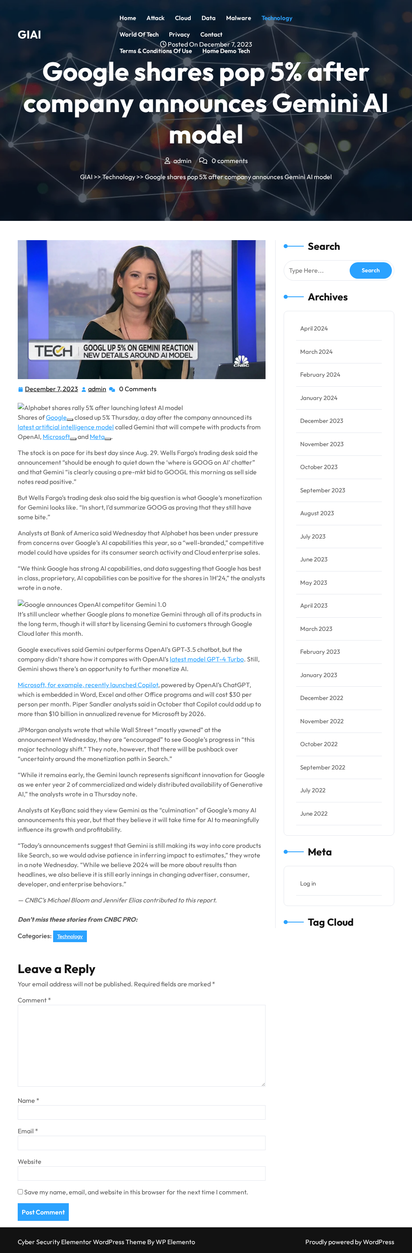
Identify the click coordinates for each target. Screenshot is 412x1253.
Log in (308, 883)
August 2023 (317, 513)
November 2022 (322, 721)
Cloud (183, 18)
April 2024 (314, 328)
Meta (97, 437)
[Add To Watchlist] (70, 419)
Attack (155, 18)
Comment (34, 1000)
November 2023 (322, 444)
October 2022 (319, 744)
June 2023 (314, 559)
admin (97, 389)
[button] (142, 407)
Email (28, 1131)
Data (209, 18)
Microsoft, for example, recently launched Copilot (88, 685)
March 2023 (316, 629)
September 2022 (322, 767)
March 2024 (316, 351)
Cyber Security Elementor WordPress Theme (82, 1242)
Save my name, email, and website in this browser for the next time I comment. (136, 1192)
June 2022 (314, 813)
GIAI (29, 34)
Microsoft (56, 437)
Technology (277, 18)
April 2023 (314, 605)
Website (29, 1161)
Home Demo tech (226, 51)
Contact (211, 34)
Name (28, 1100)
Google (56, 417)
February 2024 (320, 374)
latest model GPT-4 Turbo (207, 659)
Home (127, 18)
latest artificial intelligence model (66, 427)
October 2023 (319, 467)
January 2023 (318, 675)
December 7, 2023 (52, 389)
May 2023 (313, 582)
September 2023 (322, 490)
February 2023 (320, 651)
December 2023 (321, 420)
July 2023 (312, 536)
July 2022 (312, 790)
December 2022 (321, 698)
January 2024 (319, 398)
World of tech (139, 34)
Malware (238, 18)
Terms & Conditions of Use (155, 51)
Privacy (179, 34)
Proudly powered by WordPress (349, 1242)
